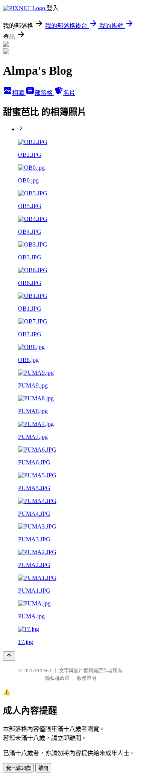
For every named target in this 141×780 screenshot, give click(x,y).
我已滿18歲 (18, 768)
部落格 (44, 93)
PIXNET (43, 670)
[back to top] (9, 656)
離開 (43, 768)
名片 (69, 93)
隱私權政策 (57, 678)
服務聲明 (86, 678)
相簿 (19, 93)
